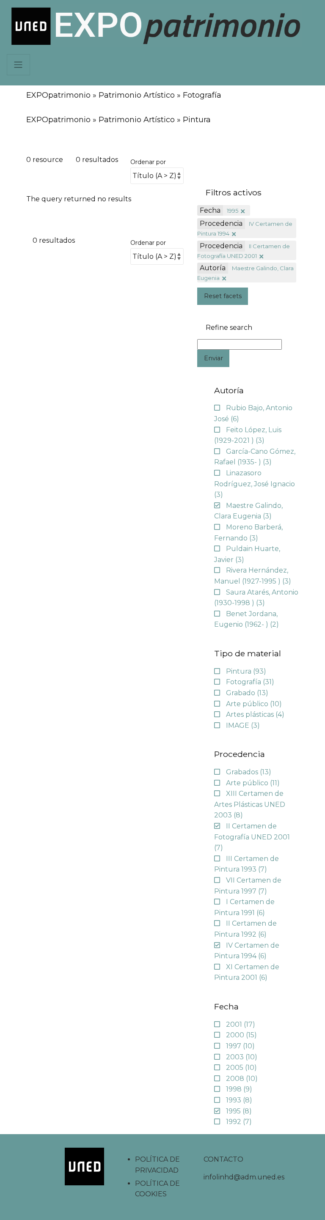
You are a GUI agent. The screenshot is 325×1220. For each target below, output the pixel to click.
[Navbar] (18, 64)
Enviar (213, 358)
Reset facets (223, 296)
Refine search (229, 327)
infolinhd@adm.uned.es (244, 1177)
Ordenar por (148, 162)
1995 (232, 210)
